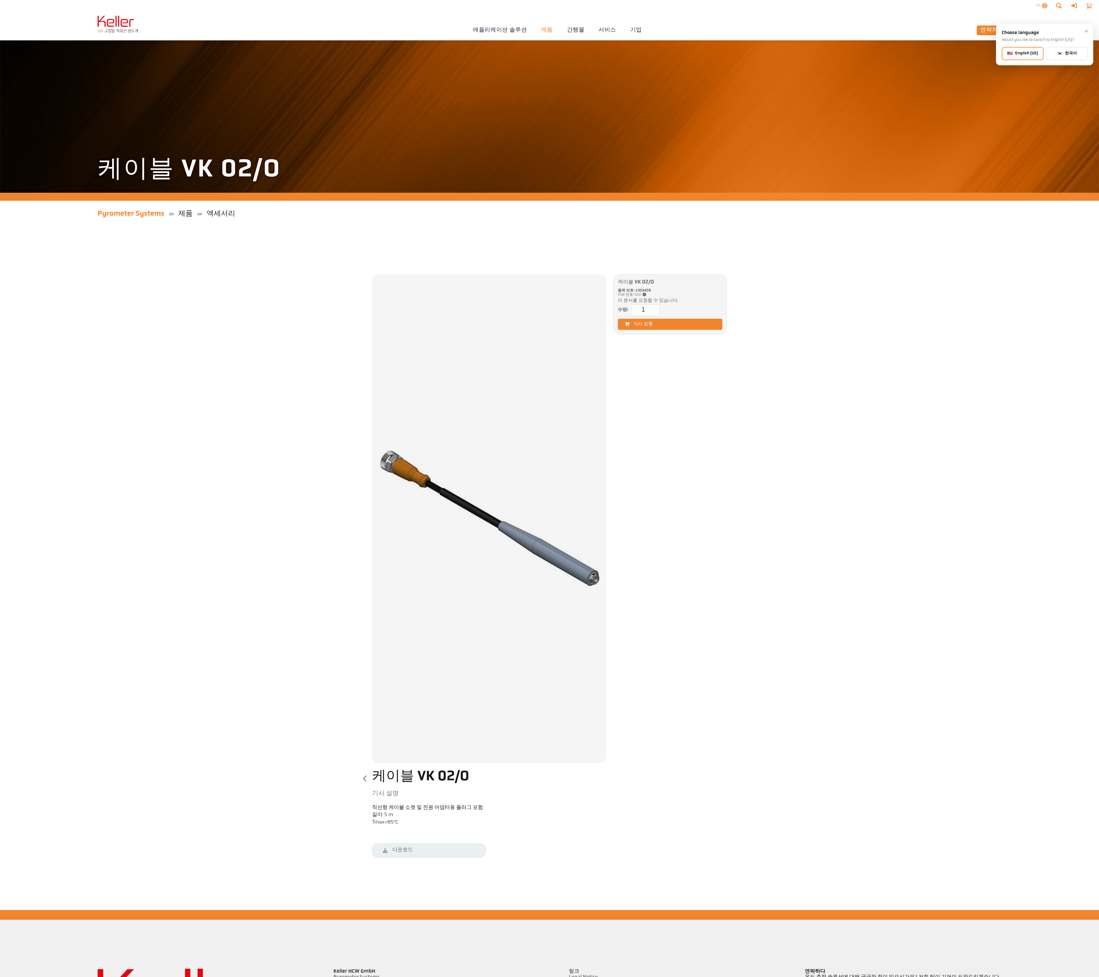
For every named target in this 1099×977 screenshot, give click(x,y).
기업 (636, 30)
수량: (623, 310)
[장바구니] (1089, 5)
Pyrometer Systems (131, 213)
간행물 (575, 30)
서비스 (607, 30)
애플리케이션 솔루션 (500, 30)
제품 (547, 30)
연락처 (989, 30)
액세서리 (221, 213)
